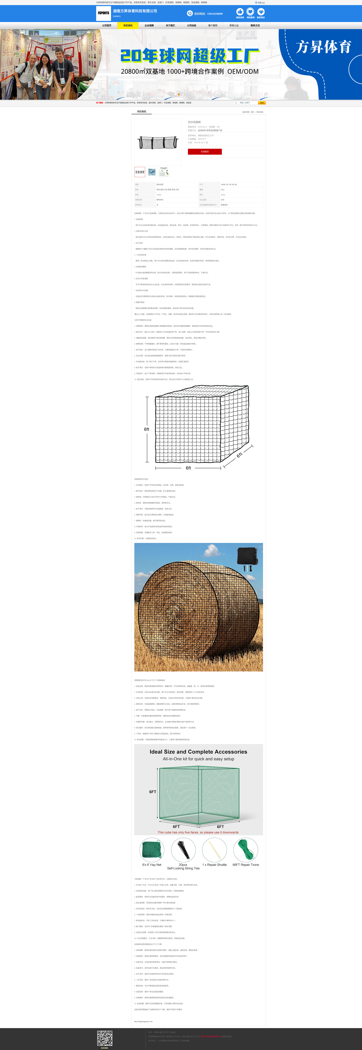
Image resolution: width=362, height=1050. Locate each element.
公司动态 (191, 25)
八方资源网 (161, 1041)
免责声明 (169, 1041)
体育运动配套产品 (214, 130)
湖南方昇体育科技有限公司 (211, 1037)
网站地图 (185, 1041)
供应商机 (127, 25)
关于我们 (170, 25)
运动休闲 (202, 130)
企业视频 (149, 25)
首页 (252, 112)
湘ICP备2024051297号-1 (191, 1037)
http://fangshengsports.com (143, 1021)
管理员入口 (178, 1041)
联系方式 (255, 25)
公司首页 (106, 25)
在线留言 (205, 152)
